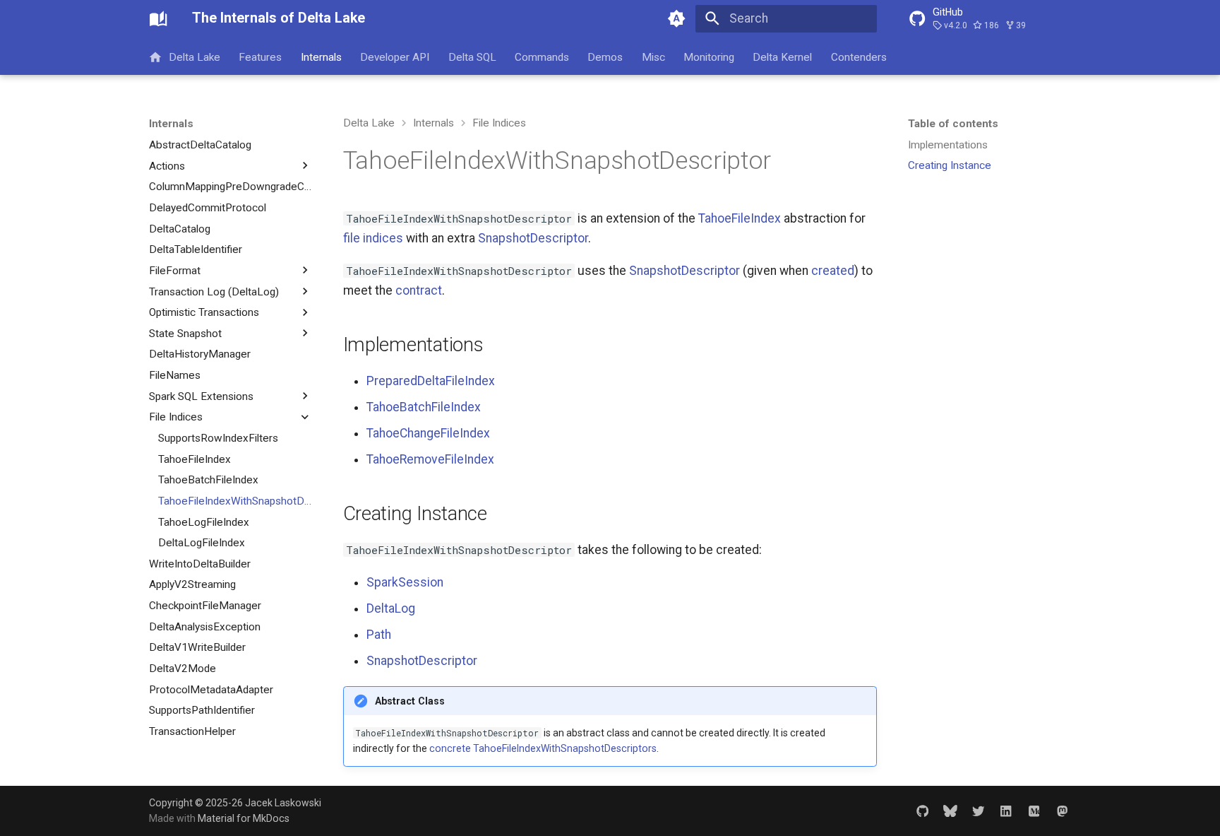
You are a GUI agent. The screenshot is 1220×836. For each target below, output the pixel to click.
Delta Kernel (783, 56)
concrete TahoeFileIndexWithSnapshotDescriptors (543, 748)
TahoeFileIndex (739, 218)
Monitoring (708, 56)
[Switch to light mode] (677, 18)
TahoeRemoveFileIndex (430, 459)
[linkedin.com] (1005, 810)
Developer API (395, 56)
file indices (373, 238)
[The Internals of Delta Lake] (158, 18)
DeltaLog (390, 608)
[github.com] (922, 810)
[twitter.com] (978, 810)
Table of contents (953, 123)
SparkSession (404, 582)
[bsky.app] (950, 810)
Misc (653, 56)
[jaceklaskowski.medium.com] (1034, 810)
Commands (542, 56)
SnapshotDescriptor (533, 238)
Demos (605, 56)
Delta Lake (194, 56)
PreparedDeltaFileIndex (430, 381)
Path (378, 635)
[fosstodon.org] (1062, 810)
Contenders (859, 56)
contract (418, 290)
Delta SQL (472, 56)
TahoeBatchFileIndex (423, 407)
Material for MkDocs (243, 818)
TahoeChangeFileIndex (428, 433)
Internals (321, 56)
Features (260, 56)
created (832, 271)
